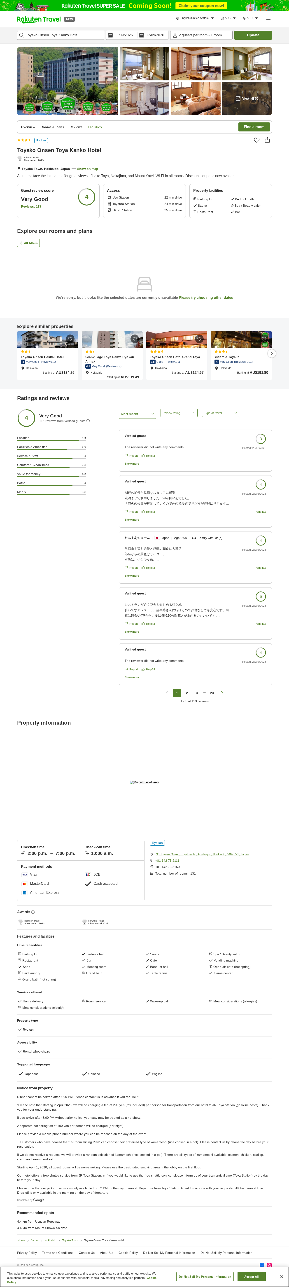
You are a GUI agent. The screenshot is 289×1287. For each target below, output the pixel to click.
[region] (144, 1277)
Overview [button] (28, 127)
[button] (39, 19)
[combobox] (60, 35)
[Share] (267, 139)
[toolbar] (137, 35)
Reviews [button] (76, 127)
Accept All (251, 1276)
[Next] (272, 353)
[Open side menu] (268, 19)
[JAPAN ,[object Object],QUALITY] (31, 159)
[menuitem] (195, 18)
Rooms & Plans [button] (52, 127)
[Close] (282, 1277)
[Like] (257, 140)
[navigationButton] (167, 693)
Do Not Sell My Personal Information (226, 1252)
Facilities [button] (95, 127)
